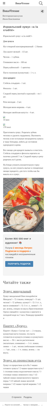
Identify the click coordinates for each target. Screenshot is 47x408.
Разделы (28, 397)
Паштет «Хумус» (15, 326)
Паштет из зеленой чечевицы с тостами (20, 405)
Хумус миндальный (17, 291)
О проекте (17, 397)
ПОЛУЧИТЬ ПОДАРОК (19, 264)
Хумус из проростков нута (22, 360)
